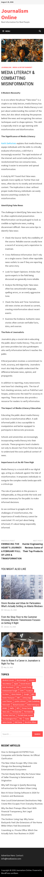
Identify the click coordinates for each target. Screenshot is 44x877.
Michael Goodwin (19, 705)
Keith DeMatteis (8, 143)
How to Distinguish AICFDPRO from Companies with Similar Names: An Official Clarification (20, 755)
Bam (16, 873)
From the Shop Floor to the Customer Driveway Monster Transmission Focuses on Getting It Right (20, 619)
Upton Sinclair (7, 722)
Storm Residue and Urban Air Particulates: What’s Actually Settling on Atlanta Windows (22, 605)
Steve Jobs (6, 712)
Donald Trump (26, 687)
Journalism (6, 67)
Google (26, 694)
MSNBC (4, 708)
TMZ (20, 719)
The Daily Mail (16, 712)
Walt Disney (18, 722)
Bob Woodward (7, 687)
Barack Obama (26, 684)
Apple (16, 684)
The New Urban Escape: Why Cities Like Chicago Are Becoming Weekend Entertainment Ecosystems (19, 766)
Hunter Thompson (8, 698)
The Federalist (28, 712)
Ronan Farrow (27, 708)
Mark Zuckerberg (33, 701)
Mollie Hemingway (33, 705)
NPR (18, 708)
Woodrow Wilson (30, 722)
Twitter (27, 719)
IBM (18, 698)
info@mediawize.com (11, 858)
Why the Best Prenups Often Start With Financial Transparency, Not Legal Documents (19, 811)
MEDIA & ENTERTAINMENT (22, 67)
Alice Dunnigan (21, 680)
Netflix (12, 708)
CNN (17, 687)
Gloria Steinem (16, 694)
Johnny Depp (26, 698)
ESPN (22, 691)
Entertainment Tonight (9, 691)
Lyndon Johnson (20, 701)
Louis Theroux (7, 701)
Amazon (32, 680)
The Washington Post (9, 719)
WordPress (5, 873)
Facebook (29, 691)
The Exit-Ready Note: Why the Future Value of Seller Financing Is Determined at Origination (20, 777)
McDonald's (6, 705)
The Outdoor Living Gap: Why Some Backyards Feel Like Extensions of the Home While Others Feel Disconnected (21, 822)
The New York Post (8, 715)
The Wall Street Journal (25, 715)
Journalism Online (14, 14)
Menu (7, 31)
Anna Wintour (6, 684)
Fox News (5, 694)
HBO (32, 694)
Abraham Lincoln (8, 680)
